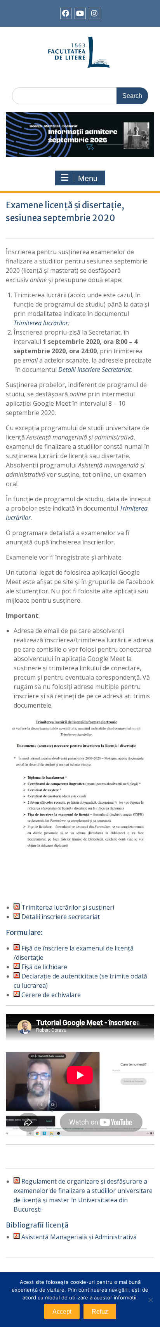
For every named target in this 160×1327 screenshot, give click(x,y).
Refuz (100, 1311)
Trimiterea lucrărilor (41, 323)
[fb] (65, 13)
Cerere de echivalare (50, 994)
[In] (94, 13)
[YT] (80, 13)
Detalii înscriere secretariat (60, 916)
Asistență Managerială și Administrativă (78, 1237)
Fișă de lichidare (43, 967)
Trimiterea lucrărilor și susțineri (67, 907)
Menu (87, 178)
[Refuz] (150, 1300)
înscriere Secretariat (104, 369)
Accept (61, 1311)
